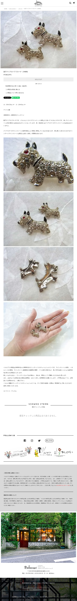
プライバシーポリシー (59, 596)
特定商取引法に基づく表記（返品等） (17, 86)
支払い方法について (32, 596)
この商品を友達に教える (13, 89)
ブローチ (20, 8)
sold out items (12, 8)
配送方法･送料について (46, 596)
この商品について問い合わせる (15, 93)
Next (74, 40)
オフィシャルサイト (38, 589)
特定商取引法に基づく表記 (63, 485)
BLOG (49, 440)
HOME (5, 8)
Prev (3, 40)
